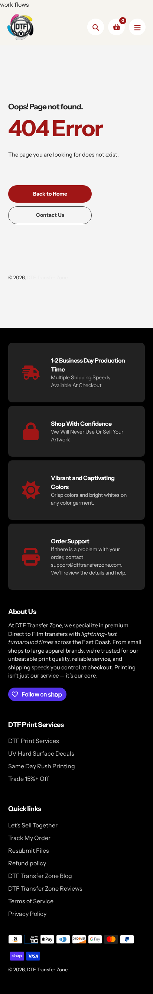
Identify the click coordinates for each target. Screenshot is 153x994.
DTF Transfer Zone (47, 277)
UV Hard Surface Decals (41, 753)
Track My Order (29, 838)
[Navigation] (137, 27)
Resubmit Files (28, 850)
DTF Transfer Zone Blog (40, 875)
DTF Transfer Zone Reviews (45, 888)
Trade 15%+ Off (28, 778)
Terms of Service (30, 901)
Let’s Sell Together (33, 825)
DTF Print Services (33, 740)
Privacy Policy (27, 913)
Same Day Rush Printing (41, 766)
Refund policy (27, 863)
